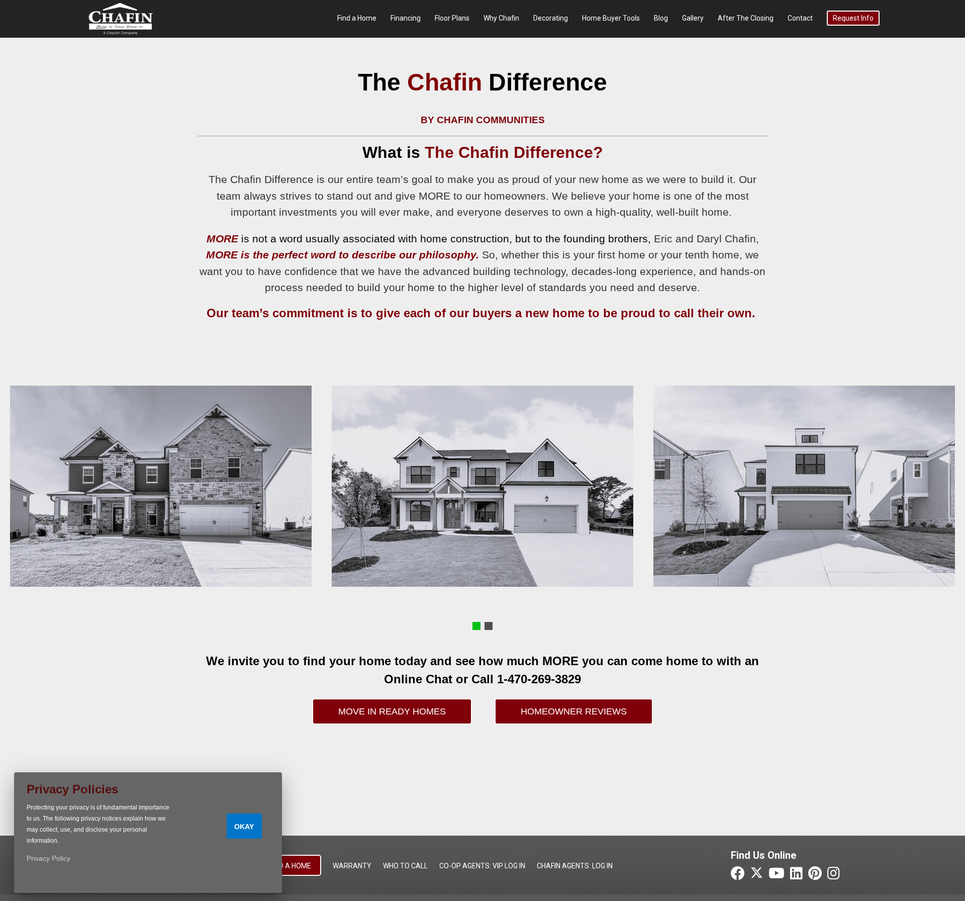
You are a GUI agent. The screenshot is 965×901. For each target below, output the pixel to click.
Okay (244, 827)
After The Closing (746, 18)
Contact (800, 18)
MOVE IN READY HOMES (392, 711)
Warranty (352, 866)
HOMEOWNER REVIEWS (574, 711)
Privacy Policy (48, 858)
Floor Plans (452, 18)
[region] (482, 486)
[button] (476, 626)
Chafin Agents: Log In (575, 866)
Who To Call (405, 866)
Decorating (550, 18)
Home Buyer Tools (611, 18)
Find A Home (290, 866)
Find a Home (356, 18)
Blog (661, 18)
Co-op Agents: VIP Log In (482, 866)
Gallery (693, 18)
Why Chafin (501, 18)
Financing (406, 18)
